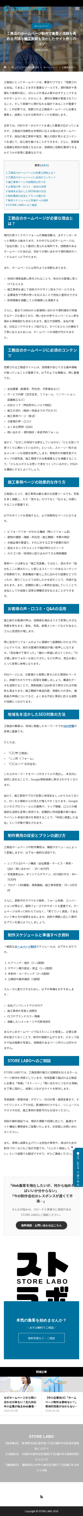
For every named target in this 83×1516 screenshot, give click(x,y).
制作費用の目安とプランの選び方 (26, 195)
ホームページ (41, 26)
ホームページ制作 (25, 946)
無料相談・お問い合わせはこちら (41, 1225)
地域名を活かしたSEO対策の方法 (26, 191)
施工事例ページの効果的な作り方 (26, 182)
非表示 (44, 165)
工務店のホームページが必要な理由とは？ (31, 172)
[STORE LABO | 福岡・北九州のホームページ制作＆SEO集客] (24, 8)
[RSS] (41, 1497)
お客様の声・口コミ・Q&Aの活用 (26, 186)
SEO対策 (68, 726)
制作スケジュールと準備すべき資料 (27, 200)
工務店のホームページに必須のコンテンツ (31, 177)
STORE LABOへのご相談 (21, 205)
